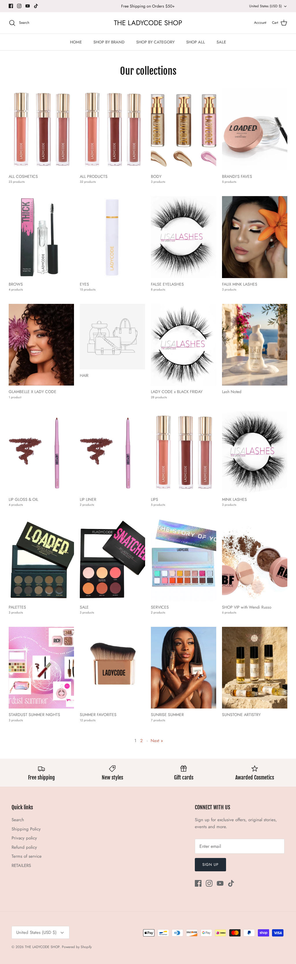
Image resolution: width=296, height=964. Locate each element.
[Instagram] (19, 6)
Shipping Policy (26, 829)
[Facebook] (11, 6)
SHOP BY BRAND (109, 42)
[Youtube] (27, 6)
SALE (221, 42)
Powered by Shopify (77, 947)
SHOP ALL (195, 42)
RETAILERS (21, 865)
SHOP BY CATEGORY (155, 42)
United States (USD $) (265, 6)
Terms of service (27, 856)
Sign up (210, 864)
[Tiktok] (36, 6)
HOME (76, 42)
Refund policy (24, 847)
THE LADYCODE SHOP (42, 947)
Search (18, 820)
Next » (157, 740)
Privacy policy (24, 838)
